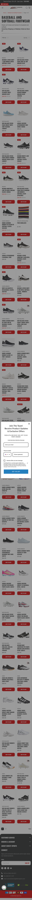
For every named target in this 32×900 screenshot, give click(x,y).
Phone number (7, 450)
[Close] (29, 424)
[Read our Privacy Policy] (27, 463)
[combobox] (7, 454)
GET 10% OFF (16, 471)
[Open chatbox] (4, 887)
